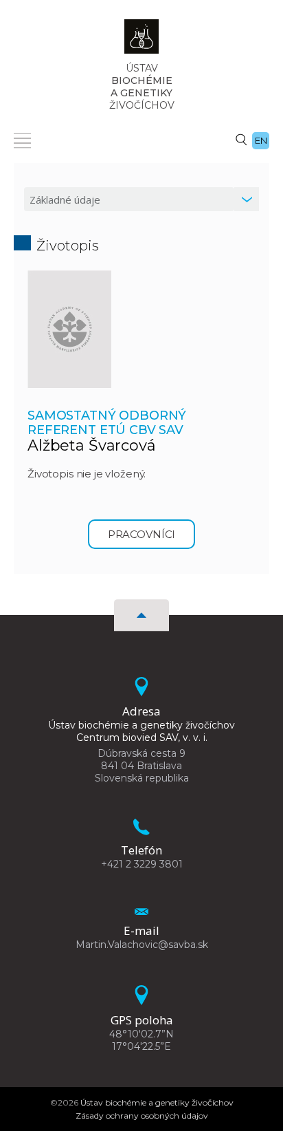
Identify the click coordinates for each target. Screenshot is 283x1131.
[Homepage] (141, 40)
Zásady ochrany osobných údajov (142, 1115)
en (261, 140)
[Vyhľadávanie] (241, 138)
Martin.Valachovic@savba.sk (142, 944)
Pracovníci (142, 534)
